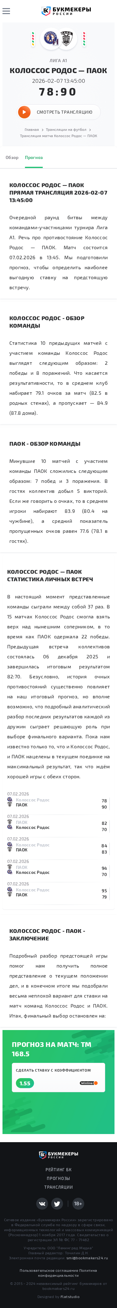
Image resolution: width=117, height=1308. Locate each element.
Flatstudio (70, 1296)
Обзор (12, 157)
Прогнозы (58, 1178)
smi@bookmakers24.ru (87, 1258)
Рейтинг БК (59, 1169)
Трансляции (58, 1187)
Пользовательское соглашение (49, 1270)
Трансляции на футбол (66, 129)
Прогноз (34, 157)
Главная (32, 129)
